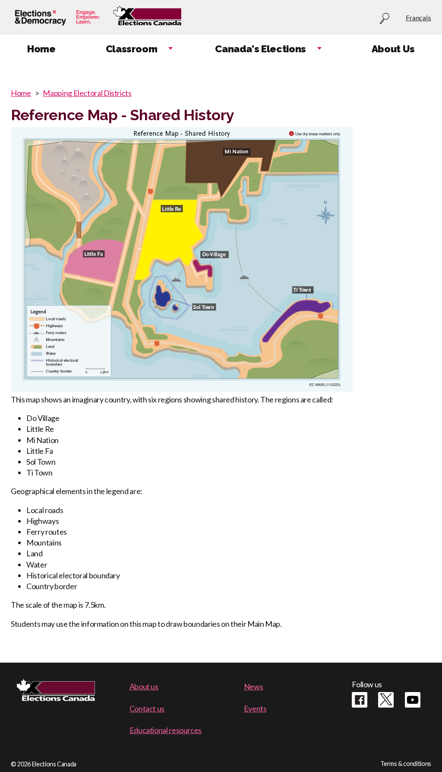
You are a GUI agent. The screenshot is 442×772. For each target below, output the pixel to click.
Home (21, 93)
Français (418, 17)
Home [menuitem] (41, 48)
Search (384, 19)
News (253, 686)
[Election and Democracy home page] (57, 17)
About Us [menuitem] (393, 48)
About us (143, 686)
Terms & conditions (405, 763)
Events (255, 708)
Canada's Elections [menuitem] (260, 48)
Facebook (359, 700)
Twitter (386, 700)
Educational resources (165, 730)
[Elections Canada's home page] (147, 17)
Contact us (146, 708)
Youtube (412, 700)
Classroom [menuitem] (132, 48)
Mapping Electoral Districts (87, 93)
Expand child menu (170, 49)
